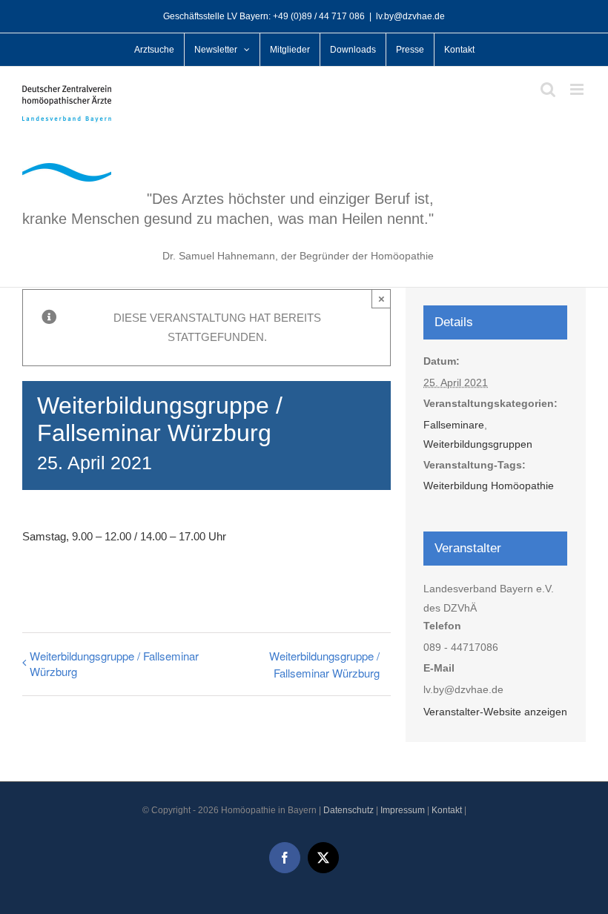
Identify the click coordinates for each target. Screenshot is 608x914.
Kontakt (447, 810)
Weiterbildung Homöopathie (488, 485)
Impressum (402, 810)
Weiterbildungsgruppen (477, 444)
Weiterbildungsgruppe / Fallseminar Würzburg (114, 663)
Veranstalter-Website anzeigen (495, 712)
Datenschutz (348, 810)
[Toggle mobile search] (548, 89)
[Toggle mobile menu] (578, 89)
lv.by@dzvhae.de (410, 16)
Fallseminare (453, 425)
